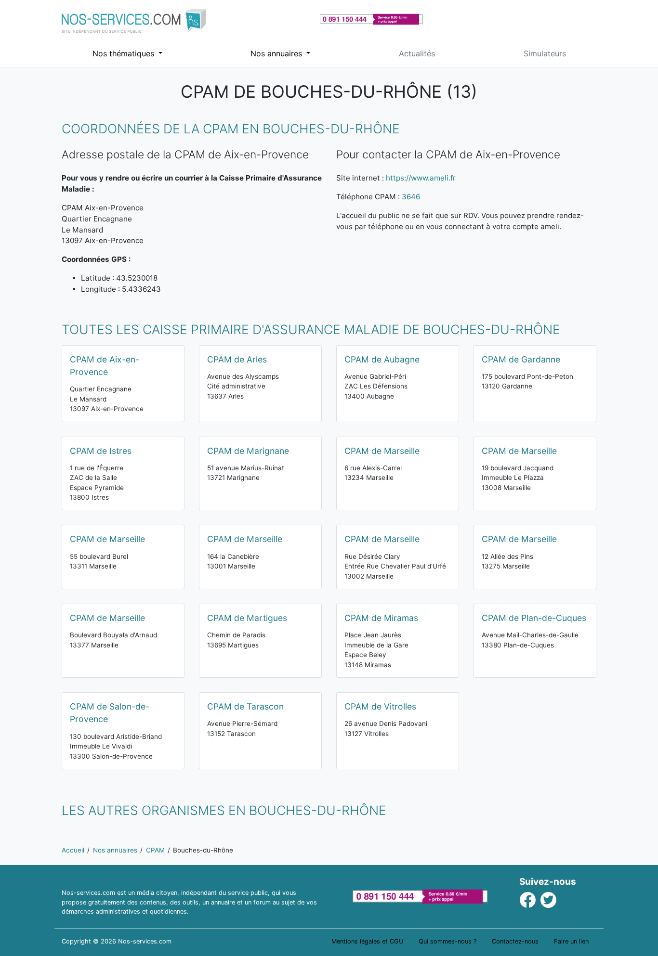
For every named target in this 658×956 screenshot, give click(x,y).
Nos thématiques (124, 53)
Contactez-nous (515, 941)
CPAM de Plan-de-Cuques (534, 618)
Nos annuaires (277, 53)
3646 (411, 196)
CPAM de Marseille (382, 451)
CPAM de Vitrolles (380, 706)
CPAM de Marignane (248, 451)
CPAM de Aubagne (382, 359)
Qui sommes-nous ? (447, 941)
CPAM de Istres (101, 451)
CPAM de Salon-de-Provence (109, 712)
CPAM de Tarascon (245, 706)
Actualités (417, 53)
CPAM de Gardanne (521, 359)
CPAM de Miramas (381, 618)
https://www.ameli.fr (421, 177)
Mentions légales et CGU (367, 941)
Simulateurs (545, 53)
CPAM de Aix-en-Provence (104, 365)
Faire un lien (571, 941)
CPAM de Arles (237, 359)
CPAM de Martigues (247, 618)
